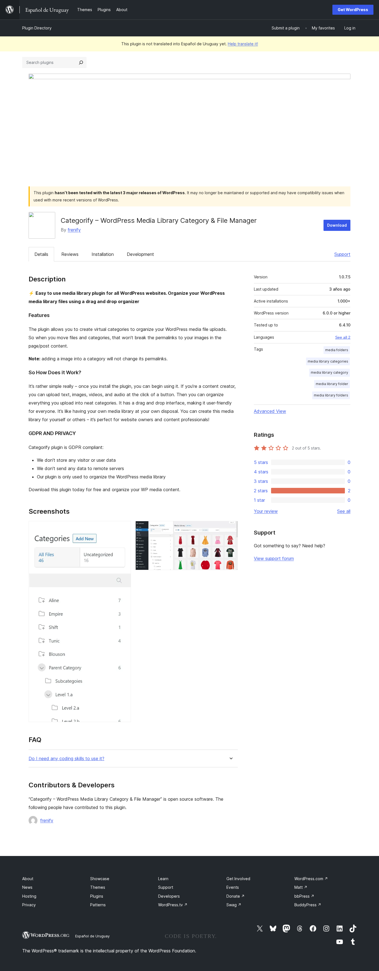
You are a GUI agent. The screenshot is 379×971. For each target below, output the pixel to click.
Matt (300, 887)
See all (343, 511)
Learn (163, 878)
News (27, 887)
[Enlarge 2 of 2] (230, 528)
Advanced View (270, 411)
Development (140, 254)
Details (41, 254)
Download (337, 225)
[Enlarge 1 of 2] (123, 528)
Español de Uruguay (92, 936)
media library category (329, 372)
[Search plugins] (81, 62)
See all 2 (342, 337)
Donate (235, 896)
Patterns (98, 904)
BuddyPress (307, 904)
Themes (97, 887)
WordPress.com (311, 878)
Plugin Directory (37, 28)
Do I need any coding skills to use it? (66, 758)
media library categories (328, 361)
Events (232, 887)
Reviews (70, 254)
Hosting (29, 896)
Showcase (99, 878)
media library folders (331, 395)
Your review (266, 511)
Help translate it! (243, 43)
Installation (103, 254)
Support (342, 254)
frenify (74, 230)
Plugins (96, 896)
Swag (233, 904)
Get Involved (238, 878)
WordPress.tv (173, 904)
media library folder (332, 384)
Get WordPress (353, 9)
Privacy (29, 904)
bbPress (304, 896)
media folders (336, 350)
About (27, 878)
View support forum (274, 558)
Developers (169, 896)
